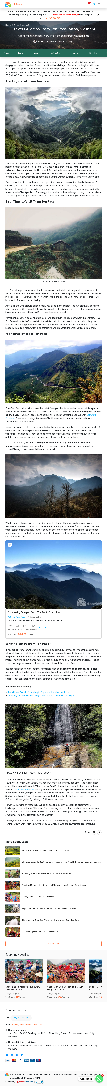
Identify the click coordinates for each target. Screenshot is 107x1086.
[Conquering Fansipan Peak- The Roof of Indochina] (53, 574)
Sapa (16, 25)
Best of (37, 53)
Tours (20, 53)
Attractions (27, 25)
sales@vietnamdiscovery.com (27, 1024)
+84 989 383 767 (52, 18)
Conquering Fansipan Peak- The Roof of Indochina (34, 612)
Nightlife (93, 53)
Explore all (53, 943)
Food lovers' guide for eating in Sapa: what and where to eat (39, 692)
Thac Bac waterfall (24, 789)
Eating (75, 53)
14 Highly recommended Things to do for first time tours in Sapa (41, 695)
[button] (99, 4)
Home (8, 25)
